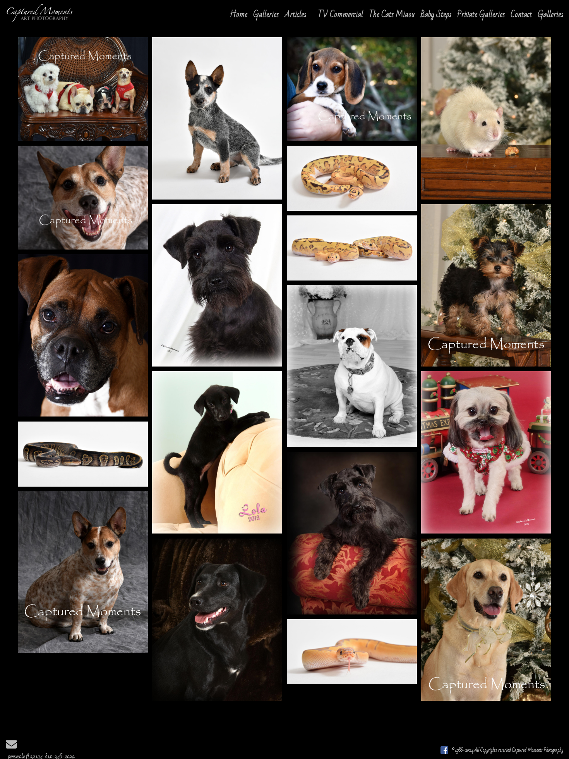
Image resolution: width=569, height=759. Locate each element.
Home (238, 14)
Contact (521, 14)
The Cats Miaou (392, 14)
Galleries (266, 14)
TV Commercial (340, 14)
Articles (295, 14)
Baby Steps (436, 14)
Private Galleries (481, 14)
